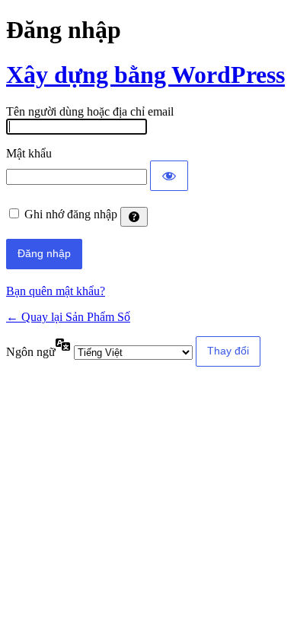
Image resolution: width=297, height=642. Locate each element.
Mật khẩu (29, 153)
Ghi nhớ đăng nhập (70, 214)
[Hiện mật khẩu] (169, 175)
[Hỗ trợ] (134, 217)
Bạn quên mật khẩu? (55, 290)
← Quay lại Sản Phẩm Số (68, 316)
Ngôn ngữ (31, 351)
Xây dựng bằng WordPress (145, 74)
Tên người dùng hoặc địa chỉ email (90, 111)
